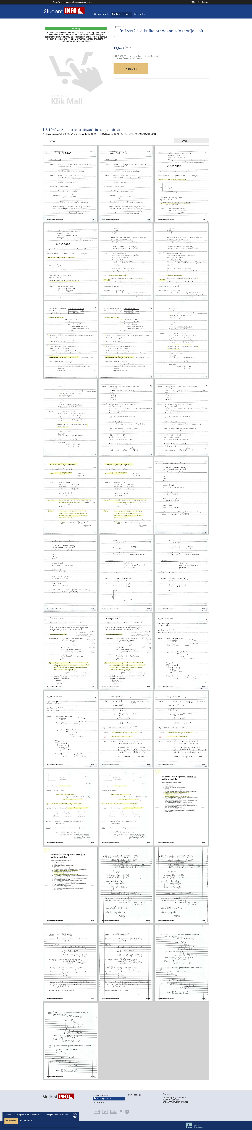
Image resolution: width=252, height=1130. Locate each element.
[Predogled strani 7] (70, 495)
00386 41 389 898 (171, 1100)
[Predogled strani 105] (181, 807)
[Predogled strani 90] (70, 807)
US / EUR (195, 2)
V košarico (131, 68)
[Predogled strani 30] (126, 573)
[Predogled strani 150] (181, 963)
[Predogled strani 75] (126, 729)
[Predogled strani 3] (126, 262)
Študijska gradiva (120, 14)
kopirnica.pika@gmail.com (174, 1097)
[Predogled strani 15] (181, 495)
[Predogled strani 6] (126, 418)
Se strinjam (11, 1121)
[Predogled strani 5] (181, 340)
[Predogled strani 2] (181, 184)
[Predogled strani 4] (70, 340)
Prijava (205, 2)
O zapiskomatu (101, 14)
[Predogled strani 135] (70, 963)
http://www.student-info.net (175, 1102)
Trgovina (117, 27)
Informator (139, 14)
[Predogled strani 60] (181, 651)
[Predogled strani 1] (70, 184)
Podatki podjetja (134, 1095)
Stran (184, 141)
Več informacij (26, 1121)
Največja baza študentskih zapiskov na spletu (72, 2)
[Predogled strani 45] (70, 651)
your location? (129, 58)
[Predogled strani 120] (126, 885)
